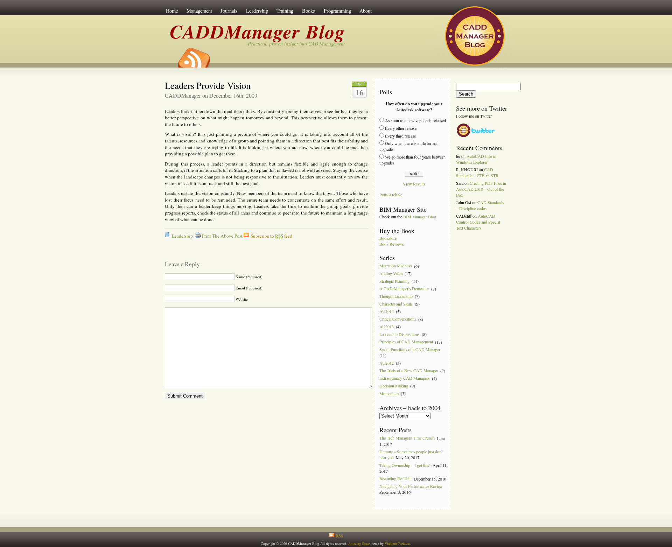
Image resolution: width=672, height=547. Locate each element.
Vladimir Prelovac (397, 543)
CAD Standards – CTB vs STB (477, 172)
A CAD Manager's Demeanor (404, 289)
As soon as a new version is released (415, 120)
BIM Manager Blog (419, 216)
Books (308, 10)
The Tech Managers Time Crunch (407, 438)
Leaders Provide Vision (208, 85)
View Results (414, 184)
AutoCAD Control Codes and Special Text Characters (478, 222)
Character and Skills (396, 304)
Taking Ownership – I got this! (404, 465)
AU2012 (386, 363)
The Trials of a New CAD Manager (408, 370)
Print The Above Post (222, 236)
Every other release (400, 128)
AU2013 (386, 326)
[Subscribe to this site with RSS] (193, 55)
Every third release (400, 136)
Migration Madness (395, 266)
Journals (228, 10)
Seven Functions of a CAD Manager (409, 349)
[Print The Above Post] (198, 236)
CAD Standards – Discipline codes (480, 205)
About (365, 10)
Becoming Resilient (395, 479)
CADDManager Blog (257, 31)
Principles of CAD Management (406, 342)
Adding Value (390, 273)
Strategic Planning (394, 281)
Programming (337, 10)
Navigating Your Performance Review (411, 486)
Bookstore (388, 238)
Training (284, 10)
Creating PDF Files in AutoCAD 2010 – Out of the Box (481, 189)
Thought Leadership (396, 296)
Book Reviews (391, 244)
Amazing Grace (359, 543)
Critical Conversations (397, 319)
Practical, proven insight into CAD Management (296, 43)
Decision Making (393, 385)
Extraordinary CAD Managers (404, 378)
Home (172, 10)
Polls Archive (390, 195)
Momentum (389, 393)
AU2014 (386, 311)
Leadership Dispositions (399, 334)
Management (199, 10)
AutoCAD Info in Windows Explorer (476, 159)
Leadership (257, 10)
